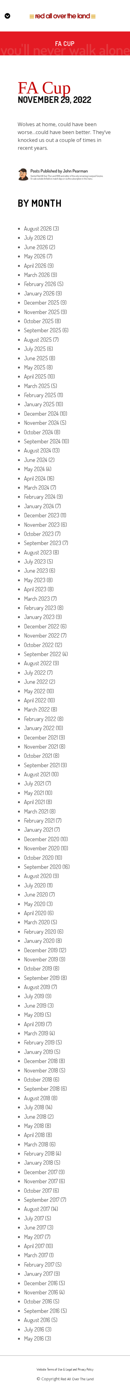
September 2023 (42, 542)
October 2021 (38, 755)
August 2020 (38, 875)
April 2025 (35, 376)
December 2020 (41, 839)
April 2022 (35, 700)
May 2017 (34, 1236)
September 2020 (42, 866)
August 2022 (38, 663)
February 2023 (40, 607)
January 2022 (39, 727)
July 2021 (34, 783)
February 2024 (40, 496)
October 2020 (39, 857)
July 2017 (34, 1218)
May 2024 (34, 468)
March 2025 (37, 385)
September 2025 (42, 330)
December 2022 (41, 626)
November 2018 (41, 1070)
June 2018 (35, 1116)
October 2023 (39, 533)
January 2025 (39, 404)
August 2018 (37, 1098)
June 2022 (36, 681)
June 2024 (35, 459)
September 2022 (42, 653)
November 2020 (42, 848)
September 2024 (42, 441)
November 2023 (42, 524)
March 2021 (36, 811)
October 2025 (39, 321)
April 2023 (35, 589)
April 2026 (35, 265)
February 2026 (40, 283)
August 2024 (37, 450)
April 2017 (34, 1245)
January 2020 (39, 940)
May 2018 (34, 1125)
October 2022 (39, 644)
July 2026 (35, 237)
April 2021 (34, 801)
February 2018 (39, 1153)
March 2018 (36, 1144)
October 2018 (38, 1079)
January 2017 (38, 1273)
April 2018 (34, 1134)
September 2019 (42, 977)
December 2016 (41, 1283)
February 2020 (40, 931)
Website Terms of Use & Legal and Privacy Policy (65, 1369)
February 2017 (39, 1264)
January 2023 (39, 616)
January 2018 (38, 1162)
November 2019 (41, 959)
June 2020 (36, 894)
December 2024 (41, 413)
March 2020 (37, 922)
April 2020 (35, 913)
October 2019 (38, 968)
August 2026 (38, 228)
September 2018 (42, 1088)
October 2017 (38, 1190)
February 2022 (40, 718)
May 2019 (34, 1014)
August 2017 (37, 1208)
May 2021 (34, 792)
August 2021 (37, 774)
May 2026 (34, 256)
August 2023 (38, 552)
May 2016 (34, 1338)
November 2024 (41, 422)
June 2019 (35, 1005)
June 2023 (36, 570)
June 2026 (36, 247)
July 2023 (35, 561)
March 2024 (36, 487)
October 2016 (38, 1301)
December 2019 (41, 950)
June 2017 (35, 1227)
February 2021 (39, 820)
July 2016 (34, 1329)
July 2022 (35, 672)
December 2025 (41, 302)
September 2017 (41, 1199)
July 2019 (34, 996)
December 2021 (41, 737)
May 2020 (34, 903)
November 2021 (41, 746)
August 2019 (37, 986)
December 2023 (41, 515)
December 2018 (41, 1060)
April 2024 (35, 478)
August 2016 (37, 1319)
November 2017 (41, 1181)
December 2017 (40, 1172)
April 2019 (34, 1024)
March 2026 (37, 274)
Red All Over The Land (77, 1379)
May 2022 (34, 691)
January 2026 (39, 293)
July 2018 (34, 1107)
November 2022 (42, 635)
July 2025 (35, 348)
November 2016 (41, 1292)
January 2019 (38, 1051)
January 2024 (39, 506)
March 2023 (37, 598)
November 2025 (42, 311)
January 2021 (38, 829)
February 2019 (39, 1042)
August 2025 (38, 339)
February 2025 (40, 394)
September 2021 (42, 765)
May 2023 (34, 580)
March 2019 (36, 1033)
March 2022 (37, 709)
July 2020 (35, 885)
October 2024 (38, 432)
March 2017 (36, 1255)
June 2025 (36, 358)
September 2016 (42, 1310)
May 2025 (34, 367)
